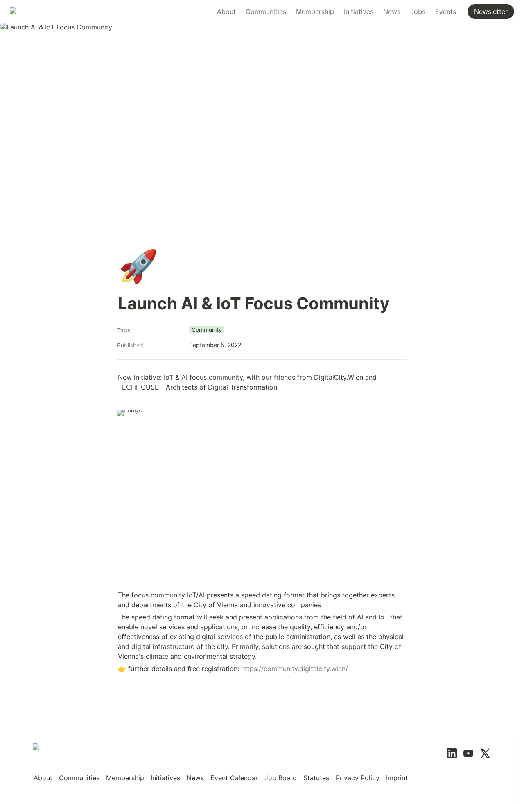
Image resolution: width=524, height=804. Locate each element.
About (226, 11)
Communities (266, 11)
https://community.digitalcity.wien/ (294, 668)
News (391, 11)
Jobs (417, 11)
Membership (315, 11)
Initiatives (358, 11)
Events (445, 11)
